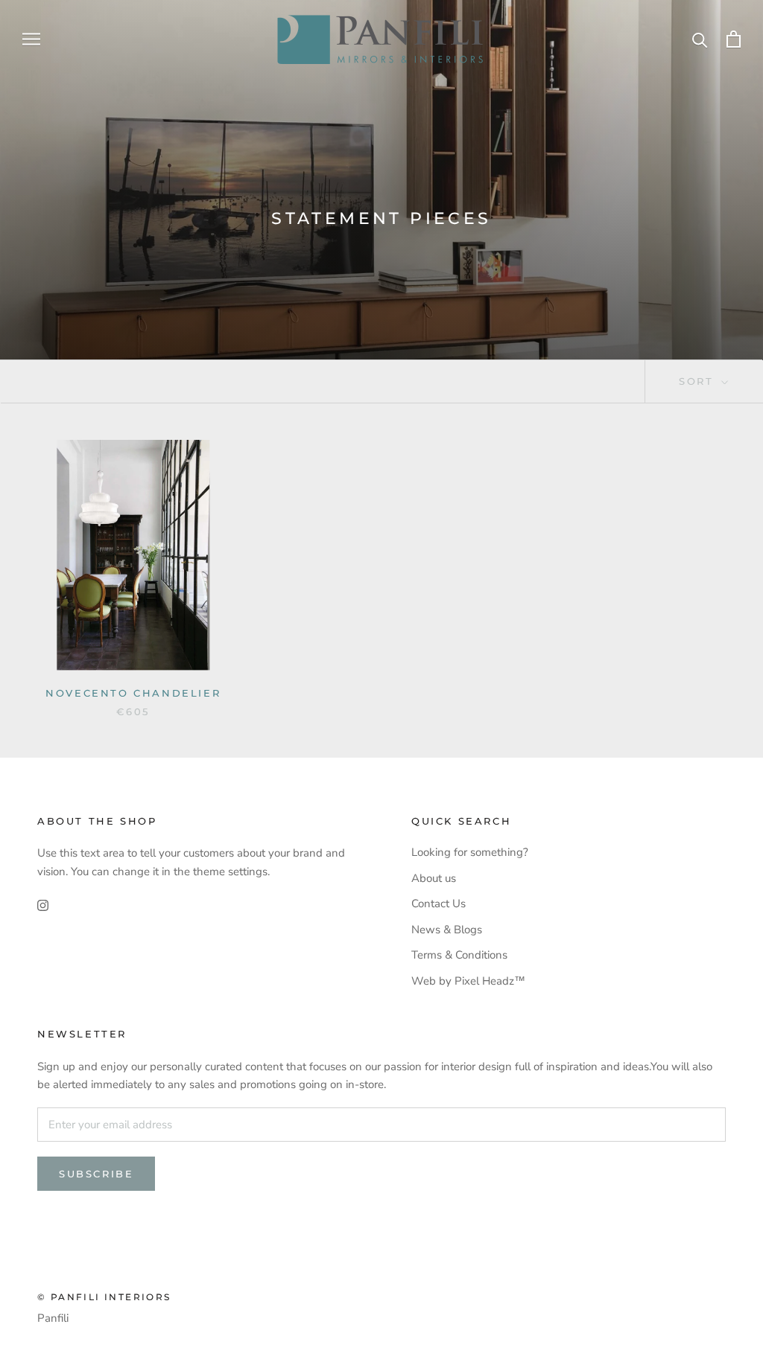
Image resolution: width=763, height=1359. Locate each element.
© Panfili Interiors (104, 1296)
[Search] (700, 39)
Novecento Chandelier (133, 693)
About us (433, 878)
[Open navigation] (31, 39)
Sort (698, 381)
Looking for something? (469, 852)
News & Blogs (446, 929)
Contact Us (438, 903)
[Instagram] (42, 905)
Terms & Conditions (459, 954)
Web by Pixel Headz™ (468, 980)
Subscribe (96, 1174)
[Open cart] (733, 39)
